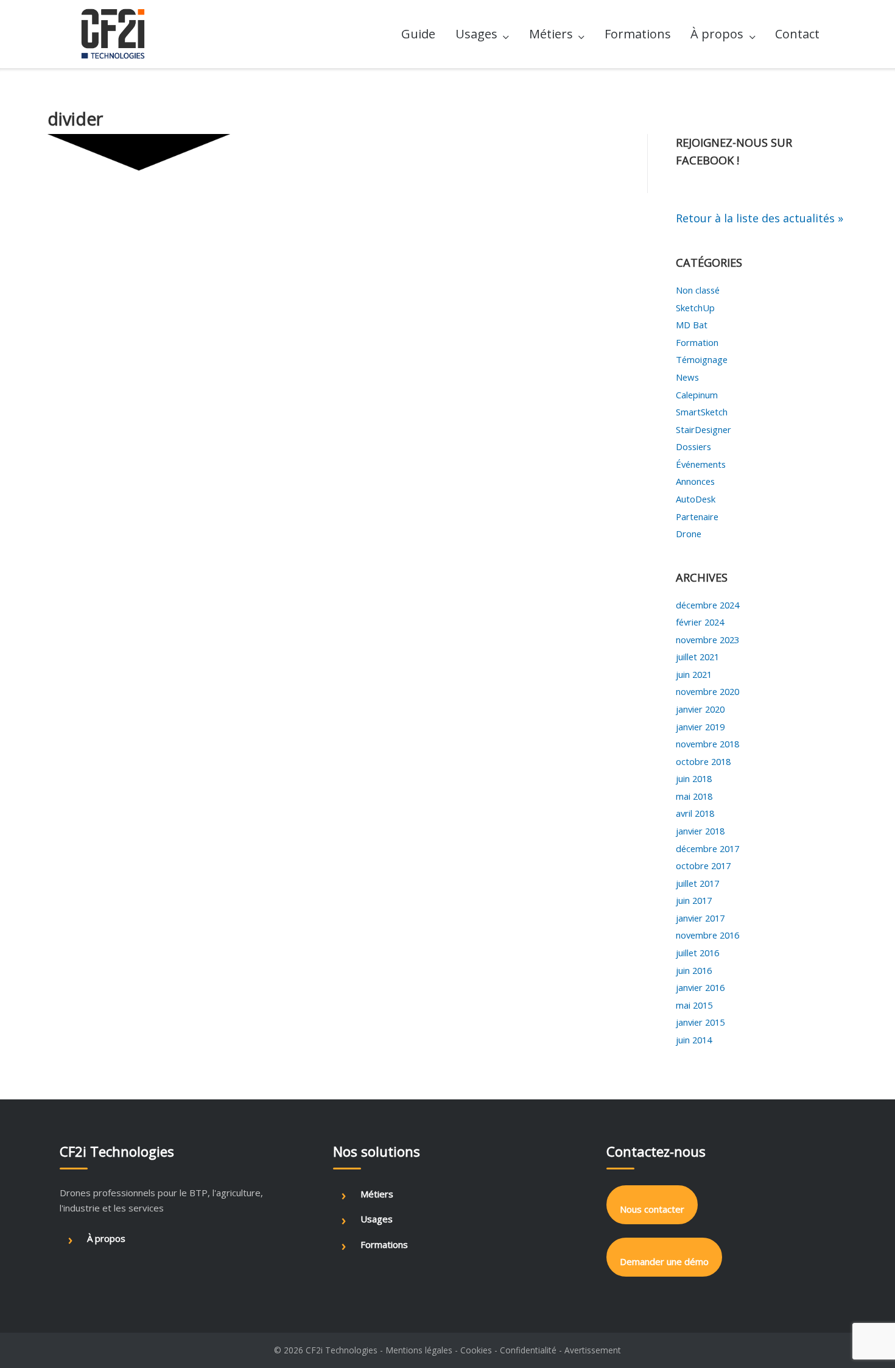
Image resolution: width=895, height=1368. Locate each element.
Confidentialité (528, 1350)
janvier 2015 (700, 1022)
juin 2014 (694, 1040)
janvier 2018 (700, 831)
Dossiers (693, 446)
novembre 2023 (707, 639)
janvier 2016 (700, 987)
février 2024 (700, 622)
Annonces (695, 481)
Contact (797, 34)
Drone (688, 533)
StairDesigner (703, 429)
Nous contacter (652, 1209)
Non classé (698, 290)
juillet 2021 (697, 657)
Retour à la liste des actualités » (759, 218)
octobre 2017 (703, 865)
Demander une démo (664, 1261)
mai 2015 (694, 1005)
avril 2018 (695, 813)
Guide (418, 34)
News (687, 377)
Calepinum (697, 395)
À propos (716, 34)
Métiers (551, 34)
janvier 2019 (700, 727)
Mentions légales (418, 1350)
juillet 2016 (697, 953)
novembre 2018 (707, 744)
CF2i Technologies (341, 1350)
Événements (701, 464)
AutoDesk (695, 499)
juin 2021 (694, 674)
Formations (638, 34)
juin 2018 (694, 778)
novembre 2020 (707, 691)
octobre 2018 (703, 761)
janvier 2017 (700, 918)
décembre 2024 (707, 605)
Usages (476, 34)
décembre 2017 (707, 848)
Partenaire (697, 516)
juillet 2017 (697, 883)
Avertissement (592, 1350)
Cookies (476, 1350)
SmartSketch (702, 412)
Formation (697, 342)
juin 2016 (694, 970)
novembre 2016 (707, 935)
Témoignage (702, 359)
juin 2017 (694, 900)
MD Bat (691, 325)
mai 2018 (694, 796)
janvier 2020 (700, 709)
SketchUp (695, 307)
